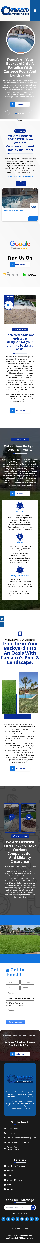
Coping (10, 1175)
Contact (25, 1228)
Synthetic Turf (13, 1189)
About (19, 1228)
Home (14, 1228)
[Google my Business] (20, 245)
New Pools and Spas (16, 1166)
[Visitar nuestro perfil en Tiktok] (13, 1219)
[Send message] (33, 1207)
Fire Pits (10, 1170)
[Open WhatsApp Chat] (2, 619)
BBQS (9, 1184)
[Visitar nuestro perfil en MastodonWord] (27, 1219)
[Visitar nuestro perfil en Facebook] (37, 1219)
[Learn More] (33, 218)
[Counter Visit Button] (2, 624)
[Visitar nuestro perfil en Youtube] (32, 1219)
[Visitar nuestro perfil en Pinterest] (8, 1219)
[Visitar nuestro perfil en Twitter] (22, 1219)
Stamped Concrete (15, 1180)
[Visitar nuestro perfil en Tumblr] (17, 1219)
